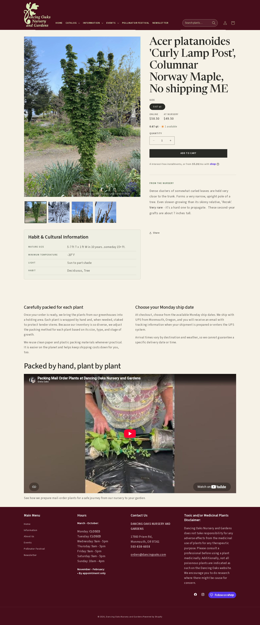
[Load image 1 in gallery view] (35, 212)
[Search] (213, 23)
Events (28, 542)
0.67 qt (157, 106)
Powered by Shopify (152, 616)
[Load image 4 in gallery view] (105, 212)
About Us (29, 536)
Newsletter (30, 555)
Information (30, 530)
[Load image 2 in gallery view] (59, 212)
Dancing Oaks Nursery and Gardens (124, 616)
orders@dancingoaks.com (148, 555)
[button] (72, 23)
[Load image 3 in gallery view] (82, 212)
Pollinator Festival (34, 549)
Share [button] (156, 232)
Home (27, 524)
